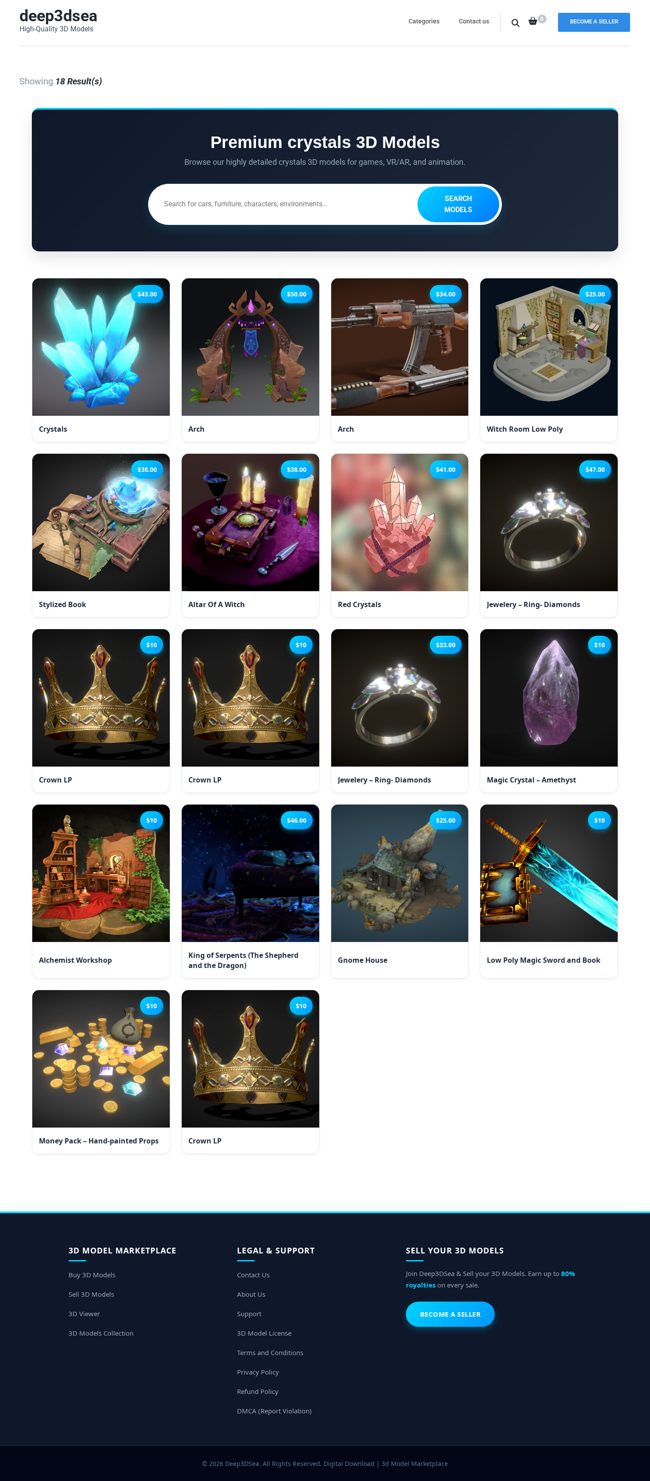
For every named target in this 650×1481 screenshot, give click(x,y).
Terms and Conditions (270, 1352)
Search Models (458, 204)
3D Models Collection (101, 1333)
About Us (251, 1294)
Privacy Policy (258, 1371)
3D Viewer (84, 1313)
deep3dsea (58, 16)
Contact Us (253, 1274)
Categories (424, 21)
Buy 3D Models (92, 1274)
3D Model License (264, 1333)
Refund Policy (258, 1391)
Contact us (474, 21)
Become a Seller (594, 21)
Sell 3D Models (91, 1294)
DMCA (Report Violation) (274, 1410)
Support (249, 1313)
